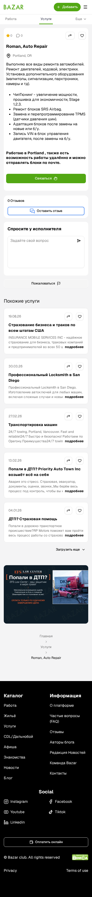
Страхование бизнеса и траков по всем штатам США (41, 327)
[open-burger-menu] (85, 7)
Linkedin (17, 822)
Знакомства (14, 757)
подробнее (74, 347)
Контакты (58, 773)
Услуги (46, 19)
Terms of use (77, 870)
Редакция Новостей (67, 752)
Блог (8, 777)
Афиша (10, 746)
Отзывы (57, 731)
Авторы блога (62, 742)
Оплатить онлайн (49, 842)
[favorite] (82, 35)
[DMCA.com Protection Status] (80, 857)
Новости (11, 767)
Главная (46, 636)
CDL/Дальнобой (18, 736)
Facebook (63, 801)
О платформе (62, 705)
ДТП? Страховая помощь (32, 518)
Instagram (19, 801)
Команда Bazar (63, 762)
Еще (78, 19)
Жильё (10, 715)
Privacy (10, 870)
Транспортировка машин (32, 424)
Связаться (43, 178)
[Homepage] (14, 7)
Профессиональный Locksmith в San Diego (44, 377)
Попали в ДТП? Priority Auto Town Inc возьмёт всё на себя (44, 472)
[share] (70, 35)
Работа (11, 19)
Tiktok (60, 811)
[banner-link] (46, 594)
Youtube (17, 811)
